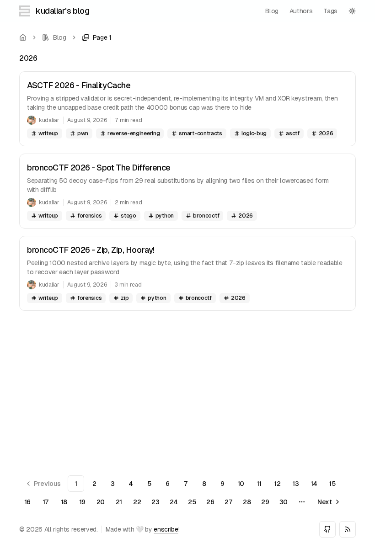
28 (247, 502)
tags (330, 11)
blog (272, 11)
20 (100, 502)
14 (314, 483)
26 (210, 502)
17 (46, 502)
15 (332, 483)
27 (228, 502)
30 (283, 502)
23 (155, 502)
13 (295, 483)
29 (265, 502)
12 (277, 483)
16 (27, 502)
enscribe (166, 529)
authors (301, 11)
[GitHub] (327, 529)
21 (119, 502)
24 (174, 502)
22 (137, 502)
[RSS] (347, 529)
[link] (97, 37)
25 (192, 502)
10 (240, 483)
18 (64, 502)
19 (82, 502)
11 (259, 483)
